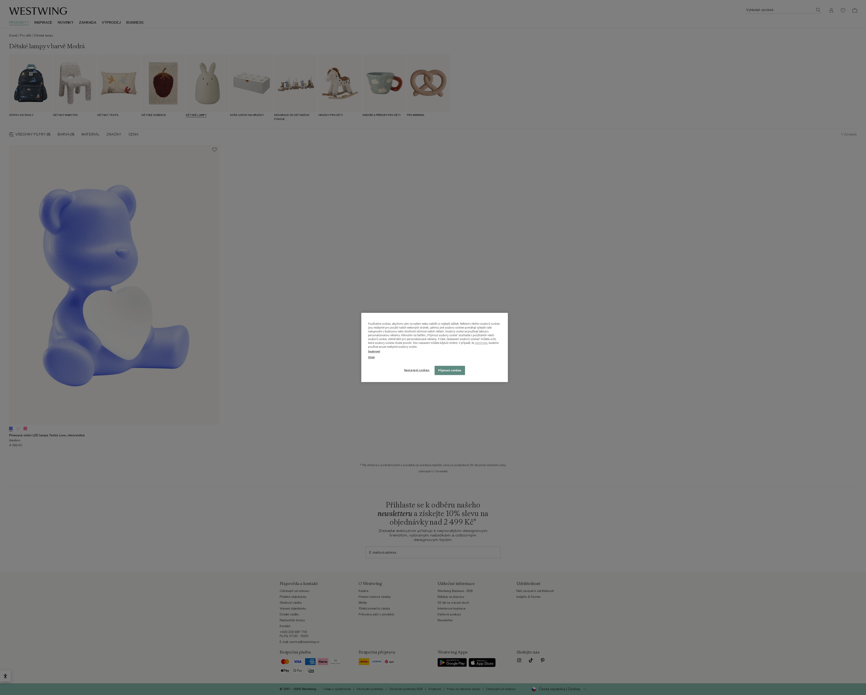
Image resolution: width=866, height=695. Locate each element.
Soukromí (374, 351)
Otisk (371, 357)
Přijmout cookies (449, 370)
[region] (434, 347)
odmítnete (481, 343)
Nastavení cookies (417, 370)
